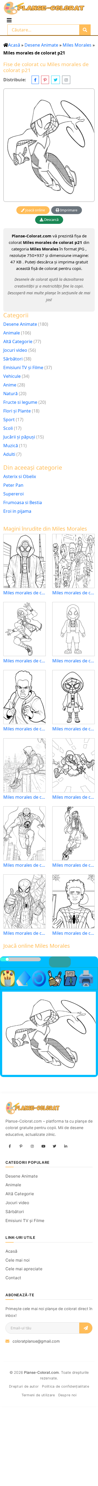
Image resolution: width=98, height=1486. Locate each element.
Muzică (10, 446)
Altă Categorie (17, 341)
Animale (11, 333)
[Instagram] (32, 1146)
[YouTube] (43, 1146)
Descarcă (51, 219)
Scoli (8, 428)
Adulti (9, 454)
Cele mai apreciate (23, 1268)
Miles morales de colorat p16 (73, 660)
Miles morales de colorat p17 (73, 797)
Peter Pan (13, 485)
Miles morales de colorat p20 (73, 592)
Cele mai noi (17, 1260)
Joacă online (34, 210)
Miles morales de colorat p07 (24, 728)
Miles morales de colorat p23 (24, 797)
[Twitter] (54, 1146)
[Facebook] (9, 1146)
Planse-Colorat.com (41, 1372)
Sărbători (13, 359)
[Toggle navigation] (9, 20)
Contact (13, 1277)
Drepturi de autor (24, 1386)
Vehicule (12, 376)
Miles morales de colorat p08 (73, 728)
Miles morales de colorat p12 (73, 933)
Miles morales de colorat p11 (24, 933)
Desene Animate (41, 45)
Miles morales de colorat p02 (73, 865)
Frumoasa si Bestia (22, 502)
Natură (10, 394)
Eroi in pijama (17, 511)
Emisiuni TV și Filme (23, 367)
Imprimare (68, 210)
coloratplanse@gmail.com (36, 1341)
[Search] (85, 29)
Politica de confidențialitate (65, 1386)
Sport (9, 420)
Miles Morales (77, 45)
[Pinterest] (21, 1146)
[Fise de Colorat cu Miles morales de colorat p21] (49, 145)
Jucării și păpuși (19, 437)
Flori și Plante (17, 411)
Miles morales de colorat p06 (24, 660)
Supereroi (13, 494)
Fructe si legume (20, 402)
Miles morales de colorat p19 (24, 592)
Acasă (14, 45)
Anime (9, 385)
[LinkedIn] (65, 1146)
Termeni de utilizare (38, 1395)
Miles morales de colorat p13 (24, 865)
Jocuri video (15, 350)
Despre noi (67, 1395)
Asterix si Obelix (19, 476)
